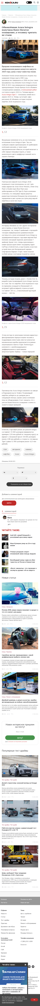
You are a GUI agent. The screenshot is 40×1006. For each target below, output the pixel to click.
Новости (10, 15)
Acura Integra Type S (9, 94)
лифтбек (6, 454)
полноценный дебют (29, 90)
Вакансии (24, 944)
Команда (4, 899)
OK (34, 999)
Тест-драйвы (5, 920)
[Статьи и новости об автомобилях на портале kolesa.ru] (11, 2)
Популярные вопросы (8, 930)
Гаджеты (23, 926)
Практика (4, 923)
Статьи (3, 917)
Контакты (4, 902)
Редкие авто (25, 930)
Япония (3, 956)
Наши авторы (25, 902)
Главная (4, 15)
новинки (28, 449)
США (5, 449)
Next (35, 116)
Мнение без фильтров (8, 933)
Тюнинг (23, 917)
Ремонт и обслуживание (28, 923)
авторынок (16, 449)
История (23, 920)
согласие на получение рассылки (17, 741)
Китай (3, 946)
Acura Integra (29, 454)
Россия (3, 943)
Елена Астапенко (16, 22)
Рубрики (4, 910)
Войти (9, 503)
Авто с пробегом (26, 913)
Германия (4, 953)
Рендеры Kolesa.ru (26, 933)
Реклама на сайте (26, 899)
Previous (5, 116)
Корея (3, 959)
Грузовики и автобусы (8, 926)
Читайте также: (11, 530)
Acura (17, 454)
